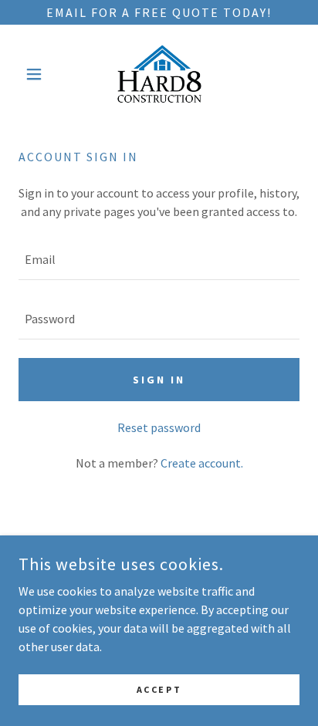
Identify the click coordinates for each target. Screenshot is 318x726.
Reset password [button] (159, 427)
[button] (40, 74)
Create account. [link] (202, 463)
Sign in (159, 380)
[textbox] (159, 259)
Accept (159, 689)
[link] (159, 74)
